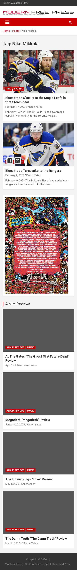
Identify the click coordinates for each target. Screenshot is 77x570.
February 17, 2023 (15, 106)
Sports (18, 89)
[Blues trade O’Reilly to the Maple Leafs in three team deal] (38, 71)
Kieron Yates (35, 106)
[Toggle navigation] (7, 22)
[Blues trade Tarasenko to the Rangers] (38, 144)
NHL (8, 89)
